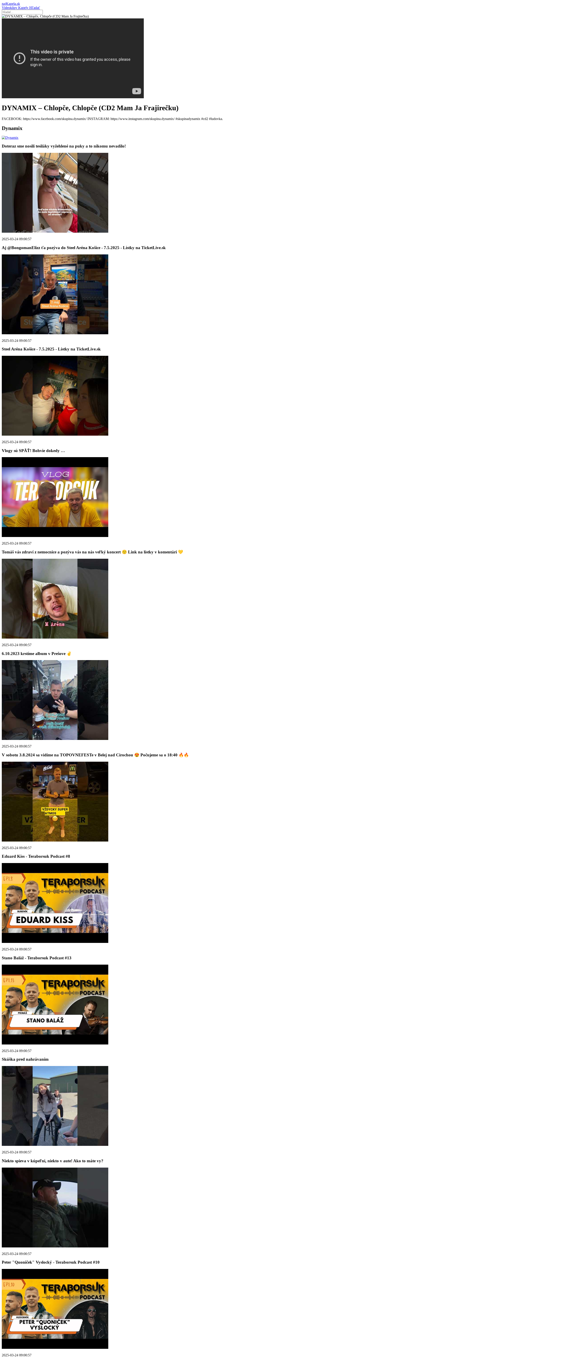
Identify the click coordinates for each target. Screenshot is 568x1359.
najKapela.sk (11, 4)
